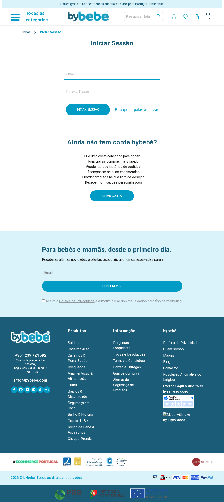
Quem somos (173, 349)
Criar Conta (112, 196)
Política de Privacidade (76, 301)
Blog (166, 362)
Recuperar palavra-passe (136, 109)
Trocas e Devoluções (129, 354)
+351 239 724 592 (30, 355)
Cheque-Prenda (80, 439)
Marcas (169, 355)
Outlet (72, 385)
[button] (112, 493)
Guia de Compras (126, 373)
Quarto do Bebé (80, 421)
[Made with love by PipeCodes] (177, 417)
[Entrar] (174, 16)
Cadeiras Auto (78, 349)
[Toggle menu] (17, 16)
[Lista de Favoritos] (185, 16)
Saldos (73, 343)
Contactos (171, 368)
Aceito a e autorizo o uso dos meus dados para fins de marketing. (114, 301)
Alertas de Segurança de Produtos (123, 385)
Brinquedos (76, 367)
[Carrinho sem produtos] (197, 16)
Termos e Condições (129, 361)
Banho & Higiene (80, 414)
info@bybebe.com (30, 380)
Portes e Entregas (127, 367)
